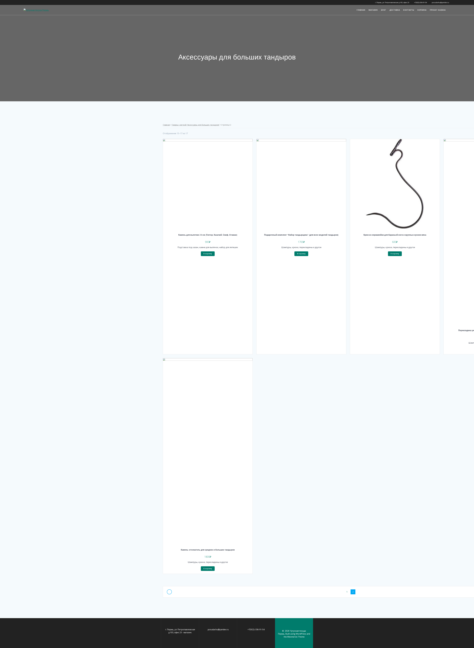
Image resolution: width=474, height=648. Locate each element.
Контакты (408, 10)
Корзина (421, 10)
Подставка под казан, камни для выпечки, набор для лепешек (208, 247)
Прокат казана (438, 10)
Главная (361, 10)
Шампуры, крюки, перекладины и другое (301, 247)
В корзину (208, 254)
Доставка (394, 10)
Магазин (373, 10)
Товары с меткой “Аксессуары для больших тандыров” (195, 125)
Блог (383, 10)
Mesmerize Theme (296, 636)
